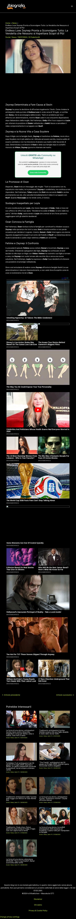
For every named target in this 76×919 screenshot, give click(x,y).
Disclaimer (38, 899)
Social (7, 37)
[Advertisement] (38, 89)
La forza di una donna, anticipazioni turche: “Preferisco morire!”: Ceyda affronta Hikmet (53, 798)
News (14, 37)
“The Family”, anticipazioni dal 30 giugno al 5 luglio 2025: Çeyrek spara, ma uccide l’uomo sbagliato (54, 764)
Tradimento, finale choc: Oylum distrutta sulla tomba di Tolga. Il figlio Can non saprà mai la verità (20, 828)
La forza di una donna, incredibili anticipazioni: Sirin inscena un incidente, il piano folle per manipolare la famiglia (54, 829)
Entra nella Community (38, 172)
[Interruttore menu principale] (72, 6)
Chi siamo (38, 905)
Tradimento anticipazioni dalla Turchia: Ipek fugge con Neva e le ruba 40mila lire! (21, 798)
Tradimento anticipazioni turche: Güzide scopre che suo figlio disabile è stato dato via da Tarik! (53, 732)
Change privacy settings (9, 917)
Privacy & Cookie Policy (38, 911)
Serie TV (17, 737)
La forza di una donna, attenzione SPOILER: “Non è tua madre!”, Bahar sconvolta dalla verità (20, 861)
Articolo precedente (11, 695)
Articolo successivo (65, 695)
